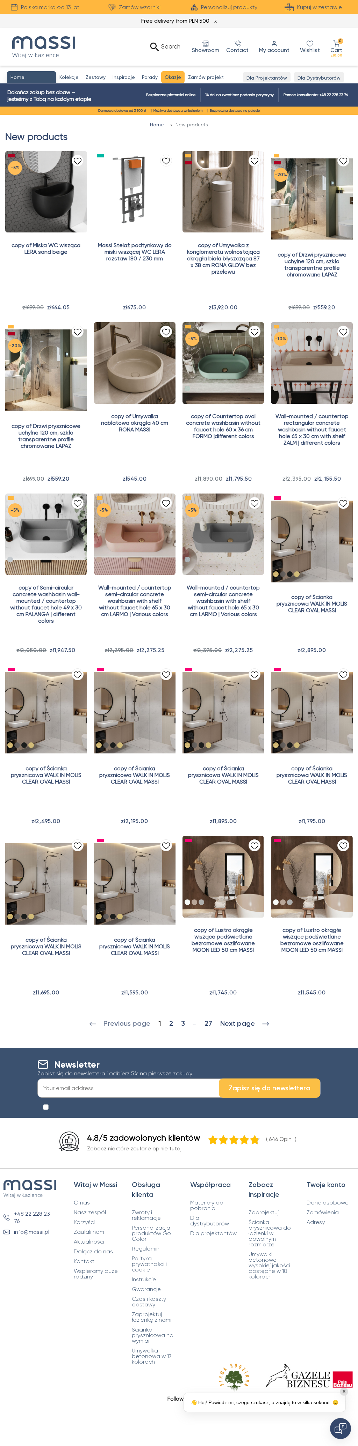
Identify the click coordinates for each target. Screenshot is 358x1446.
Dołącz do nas (93, 1251)
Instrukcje (144, 1279)
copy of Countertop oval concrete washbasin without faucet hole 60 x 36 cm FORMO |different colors (223, 426)
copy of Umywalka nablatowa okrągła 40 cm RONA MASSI (134, 423)
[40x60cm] (276, 574)
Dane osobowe (328, 1203)
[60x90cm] (283, 574)
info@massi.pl (31, 1232)
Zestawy (96, 77)
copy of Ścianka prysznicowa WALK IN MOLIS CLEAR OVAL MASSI (312, 604)
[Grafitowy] (201, 902)
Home (157, 124)
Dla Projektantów (266, 78)
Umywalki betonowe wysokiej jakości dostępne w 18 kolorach (269, 1266)
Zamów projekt (206, 77)
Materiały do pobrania (206, 1205)
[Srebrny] (187, 902)
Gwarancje (146, 1289)
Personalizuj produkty (229, 7)
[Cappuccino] (276, 388)
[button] (336, 46)
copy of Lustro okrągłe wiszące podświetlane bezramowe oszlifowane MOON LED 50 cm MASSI (223, 940)
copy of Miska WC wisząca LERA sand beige (46, 248)
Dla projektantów (213, 1233)
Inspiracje (124, 77)
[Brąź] (194, 902)
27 (208, 1023)
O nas (82, 1203)
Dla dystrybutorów (209, 1220)
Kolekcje (69, 77)
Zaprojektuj (264, 1212)
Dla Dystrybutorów (319, 78)
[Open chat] (340, 1428)
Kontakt (84, 1261)
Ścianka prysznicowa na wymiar (152, 1335)
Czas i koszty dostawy (149, 1301)
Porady (150, 77)
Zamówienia (323, 1212)
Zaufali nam (89, 1232)
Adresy (316, 1222)
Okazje (173, 77)
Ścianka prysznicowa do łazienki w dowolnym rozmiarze (270, 1233)
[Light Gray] (10, 559)
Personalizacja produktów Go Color (151, 1233)
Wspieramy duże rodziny (96, 1274)
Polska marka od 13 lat (50, 7)
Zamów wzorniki (139, 7)
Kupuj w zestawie (319, 7)
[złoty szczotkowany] (297, 574)
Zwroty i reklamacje (146, 1215)
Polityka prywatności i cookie (149, 1264)
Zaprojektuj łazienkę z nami (151, 1317)
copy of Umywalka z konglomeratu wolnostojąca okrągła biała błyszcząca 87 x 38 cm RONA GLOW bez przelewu (223, 258)
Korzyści (84, 1222)
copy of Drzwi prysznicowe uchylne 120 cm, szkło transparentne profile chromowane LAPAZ (312, 264)
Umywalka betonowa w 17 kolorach (152, 1356)
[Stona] (187, 559)
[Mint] (187, 388)
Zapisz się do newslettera (269, 1088)
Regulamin (145, 1249)
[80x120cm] (290, 574)
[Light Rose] (99, 559)
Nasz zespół (90, 1212)
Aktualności (89, 1242)
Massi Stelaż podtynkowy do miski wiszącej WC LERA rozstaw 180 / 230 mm (135, 252)
